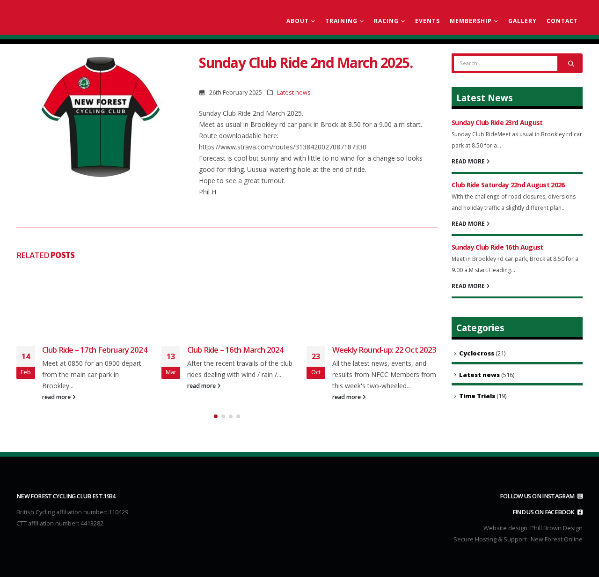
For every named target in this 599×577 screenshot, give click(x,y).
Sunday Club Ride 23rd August (497, 122)
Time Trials (477, 396)
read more (57, 397)
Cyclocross (476, 353)
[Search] (571, 63)
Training (341, 21)
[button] (215, 416)
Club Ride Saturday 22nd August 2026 (508, 184)
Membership (471, 21)
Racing (386, 21)
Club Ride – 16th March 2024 (235, 349)
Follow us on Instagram (538, 496)
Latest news (294, 92)
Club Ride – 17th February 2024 (94, 349)
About (297, 21)
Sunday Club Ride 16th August (497, 247)
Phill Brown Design (556, 528)
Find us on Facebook (544, 512)
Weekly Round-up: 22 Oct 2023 (384, 349)
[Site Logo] (70, 17)
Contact (562, 21)
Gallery (522, 21)
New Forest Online (557, 539)
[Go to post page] (81, 301)
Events (427, 21)
